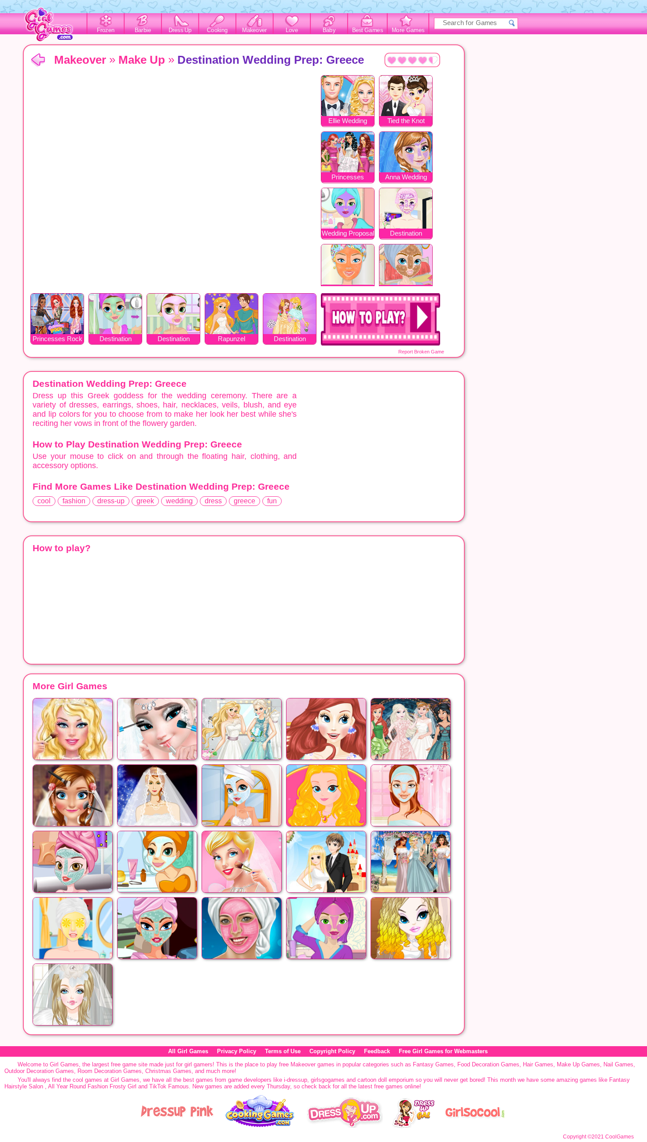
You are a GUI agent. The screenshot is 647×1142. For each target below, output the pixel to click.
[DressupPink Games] (177, 1126)
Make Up (141, 59)
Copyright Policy (332, 1051)
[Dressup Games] (344, 1126)
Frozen (106, 30)
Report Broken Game (421, 351)
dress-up (111, 501)
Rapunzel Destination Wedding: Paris (232, 339)
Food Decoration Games (488, 1064)
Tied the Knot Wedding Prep (406, 121)
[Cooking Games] (260, 1126)
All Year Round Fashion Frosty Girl (92, 1086)
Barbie (143, 30)
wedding (179, 501)
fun (272, 501)
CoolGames (619, 1137)
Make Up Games (578, 1064)
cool (44, 501)
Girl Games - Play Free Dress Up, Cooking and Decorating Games (54, 27)
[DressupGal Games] (413, 1126)
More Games (408, 30)
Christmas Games (168, 1071)
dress (213, 501)
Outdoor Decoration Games (39, 1071)
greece (244, 501)
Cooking (217, 30)
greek (145, 501)
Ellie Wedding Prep (347, 121)
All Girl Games (188, 1051)
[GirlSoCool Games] (475, 1126)
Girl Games (37, 60)
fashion (73, 501)
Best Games (367, 30)
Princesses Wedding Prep (347, 177)
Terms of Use (283, 1051)
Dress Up (180, 30)
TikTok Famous (169, 1086)
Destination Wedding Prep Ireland (173, 339)
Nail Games (618, 1064)
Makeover (254, 30)
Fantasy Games (433, 1064)
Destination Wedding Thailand (289, 339)
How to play (380, 319)
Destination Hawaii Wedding (406, 234)
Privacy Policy (236, 1051)
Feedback (377, 1051)
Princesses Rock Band (57, 339)
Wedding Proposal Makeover (348, 234)
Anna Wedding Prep (406, 177)
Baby (329, 30)
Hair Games (538, 1064)
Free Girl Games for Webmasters (443, 1051)
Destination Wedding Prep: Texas (115, 339)
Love (292, 30)
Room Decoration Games (109, 1071)
